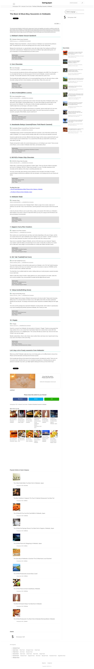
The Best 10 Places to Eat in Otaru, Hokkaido (29, 440)
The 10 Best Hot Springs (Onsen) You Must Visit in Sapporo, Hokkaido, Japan (34, 528)
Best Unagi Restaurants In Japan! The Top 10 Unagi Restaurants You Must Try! (75, 129)
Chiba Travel (37, 650)
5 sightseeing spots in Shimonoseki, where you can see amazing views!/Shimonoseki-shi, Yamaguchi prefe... (75, 94)
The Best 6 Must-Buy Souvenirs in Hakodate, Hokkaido (13, 420)
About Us (44, 663)
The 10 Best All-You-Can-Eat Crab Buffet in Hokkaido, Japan (29, 513)
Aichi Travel (22, 651)
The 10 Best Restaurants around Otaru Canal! (25, 573)
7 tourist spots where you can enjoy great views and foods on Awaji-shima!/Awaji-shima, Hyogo (75, 121)
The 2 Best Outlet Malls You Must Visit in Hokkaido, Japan (29, 483)
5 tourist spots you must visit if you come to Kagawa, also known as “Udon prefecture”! (76, 79)
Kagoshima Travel (61, 655)
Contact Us (50, 663)
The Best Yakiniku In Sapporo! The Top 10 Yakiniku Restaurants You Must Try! (34, 498)
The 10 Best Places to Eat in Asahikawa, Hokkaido (27, 588)
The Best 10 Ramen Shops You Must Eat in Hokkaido (29, 420)
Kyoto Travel (22, 653)
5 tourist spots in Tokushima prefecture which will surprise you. (75, 87)
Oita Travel (38, 655)
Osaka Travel (29, 653)
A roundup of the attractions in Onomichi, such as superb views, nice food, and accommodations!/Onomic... (75, 103)
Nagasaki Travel (31, 655)
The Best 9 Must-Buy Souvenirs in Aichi (21, 440)
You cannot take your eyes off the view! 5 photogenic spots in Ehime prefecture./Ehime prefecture (75, 70)
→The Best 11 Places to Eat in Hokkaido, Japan (21, 191)
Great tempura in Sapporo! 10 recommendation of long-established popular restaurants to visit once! (37, 423)
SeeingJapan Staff (20, 485)
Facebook (20, 398)
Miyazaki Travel (45, 655)
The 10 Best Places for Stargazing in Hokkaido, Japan (28, 543)
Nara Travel (35, 653)
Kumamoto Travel (53, 655)
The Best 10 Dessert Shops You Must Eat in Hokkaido (45, 420)
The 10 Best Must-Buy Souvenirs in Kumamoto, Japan (13, 440)
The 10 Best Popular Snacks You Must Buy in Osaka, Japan (21, 420)
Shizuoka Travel (29, 651)
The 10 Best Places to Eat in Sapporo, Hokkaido (37, 440)
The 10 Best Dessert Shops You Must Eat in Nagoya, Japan (53, 440)
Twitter (36, 398)
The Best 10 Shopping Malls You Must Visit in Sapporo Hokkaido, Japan (53, 421)
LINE (52, 398)
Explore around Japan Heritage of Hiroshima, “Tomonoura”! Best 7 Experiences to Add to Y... (74, 61)
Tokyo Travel (22, 650)
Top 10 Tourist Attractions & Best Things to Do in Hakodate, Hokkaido (45, 439)
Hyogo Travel (42, 653)
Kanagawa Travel (29, 650)
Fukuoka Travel (23, 655)
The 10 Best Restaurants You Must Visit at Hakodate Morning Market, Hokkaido (34, 619)
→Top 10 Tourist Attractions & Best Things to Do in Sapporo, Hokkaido (26, 189)
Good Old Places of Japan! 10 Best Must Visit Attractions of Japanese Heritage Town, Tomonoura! (75, 53)
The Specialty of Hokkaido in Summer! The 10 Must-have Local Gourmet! (32, 558)
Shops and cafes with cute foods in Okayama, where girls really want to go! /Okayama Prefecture (75, 112)
